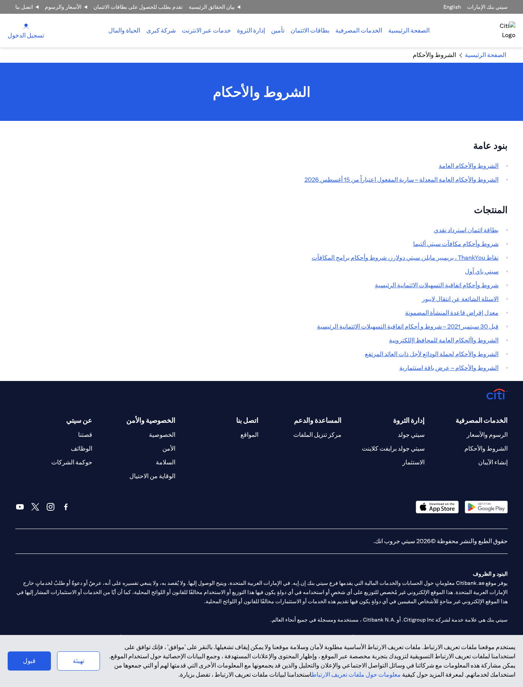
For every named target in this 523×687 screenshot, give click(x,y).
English (452, 7)
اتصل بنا (24, 7)
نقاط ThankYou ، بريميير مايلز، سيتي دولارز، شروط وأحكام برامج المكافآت (405, 257)
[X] (35, 506)
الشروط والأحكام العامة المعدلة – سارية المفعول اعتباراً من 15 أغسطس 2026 (401, 179)
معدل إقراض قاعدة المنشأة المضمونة (451, 312)
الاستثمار (413, 462)
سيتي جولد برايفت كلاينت (393, 448)
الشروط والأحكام (486, 448)
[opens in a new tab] (486, 507)
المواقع (249, 434)
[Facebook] (65, 506)
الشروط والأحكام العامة (468, 165)
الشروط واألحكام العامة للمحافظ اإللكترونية (443, 340)
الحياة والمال (124, 30)
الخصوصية (162, 434)
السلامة (165, 462)
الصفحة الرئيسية (409, 30)
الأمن (168, 448)
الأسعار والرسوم (63, 7)
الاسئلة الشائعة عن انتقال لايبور (460, 299)
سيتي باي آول (481, 271)
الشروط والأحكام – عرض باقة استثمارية (448, 367)
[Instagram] (50, 506)
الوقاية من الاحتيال (152, 476)
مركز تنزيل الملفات (317, 434)
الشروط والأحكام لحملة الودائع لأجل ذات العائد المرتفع (431, 354)
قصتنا (85, 434)
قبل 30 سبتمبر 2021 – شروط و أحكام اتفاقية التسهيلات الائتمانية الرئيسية (407, 326)
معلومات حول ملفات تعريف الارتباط (356, 674)
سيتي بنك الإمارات (487, 7)
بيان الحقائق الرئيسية (212, 7)
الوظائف (81, 448)
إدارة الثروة (251, 30)
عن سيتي (79, 420)
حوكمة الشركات (71, 462)
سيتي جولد (411, 434)
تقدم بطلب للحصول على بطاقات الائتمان (138, 7)
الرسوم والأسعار (487, 434)
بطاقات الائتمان (310, 30)
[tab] (358, 30)
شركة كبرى (161, 30)
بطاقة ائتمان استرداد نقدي (466, 230)
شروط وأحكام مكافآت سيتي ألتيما (455, 243)
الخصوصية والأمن (150, 420)
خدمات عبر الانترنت (206, 30)
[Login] (26, 26)
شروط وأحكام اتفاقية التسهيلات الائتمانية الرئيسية (436, 285)
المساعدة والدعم (318, 420)
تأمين (277, 30)
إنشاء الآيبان (493, 462)
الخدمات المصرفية (358, 30)
